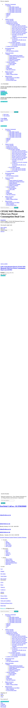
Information (3, 580)
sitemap (2, 592)
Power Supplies (12, 63)
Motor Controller (10, 78)
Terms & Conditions (10, 561)
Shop (4, 220)
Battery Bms (9, 73)
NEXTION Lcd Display (14, 59)
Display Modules (13, 58)
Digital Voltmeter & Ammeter (16, 55)
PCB (7, 16)
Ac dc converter (10, 20)
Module (8, 65)
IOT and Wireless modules (12, 51)
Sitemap (7, 555)
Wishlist (7, 542)
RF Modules (9, 68)
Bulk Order (3, 94)
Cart (7, 541)
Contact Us (8, 554)
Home (2, 220)
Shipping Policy (9, 560)
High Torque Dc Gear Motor (12, 77)
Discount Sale (4, 92)
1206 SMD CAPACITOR (15, 10)
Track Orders (9, 545)
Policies (2, 593)
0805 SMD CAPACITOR (15, 9)
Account (2, 566)
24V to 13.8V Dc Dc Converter (19, 29)
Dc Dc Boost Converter (14, 42)
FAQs (7, 550)
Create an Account (5, 701)
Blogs (7, 551)
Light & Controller (10, 62)
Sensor (7, 67)
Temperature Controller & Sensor (16, 56)
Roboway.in (3, 608)
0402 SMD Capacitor (14, 7)
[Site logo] (8, 110)
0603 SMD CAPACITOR (15, 8)
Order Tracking (4, 93)
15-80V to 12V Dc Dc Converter (19, 37)
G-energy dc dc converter (12, 46)
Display (8, 54)
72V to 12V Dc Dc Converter (19, 33)
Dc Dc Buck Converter (14, 24)
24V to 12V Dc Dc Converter (19, 25)
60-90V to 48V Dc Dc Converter (19, 32)
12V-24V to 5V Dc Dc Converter (19, 27)
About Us (8, 552)
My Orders (8, 543)
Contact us (3, 589)
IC (6, 17)
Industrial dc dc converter (12, 23)
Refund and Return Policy (6, 603)
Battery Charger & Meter (12, 74)
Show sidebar (4, 227)
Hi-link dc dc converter (11, 21)
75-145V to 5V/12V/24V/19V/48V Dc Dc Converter (19, 40)
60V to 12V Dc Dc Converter (19, 30)
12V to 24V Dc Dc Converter (19, 43)
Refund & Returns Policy (11, 562)
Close (2, 694)
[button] (14, 566)
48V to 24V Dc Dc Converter (19, 28)
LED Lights (12, 64)
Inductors (8, 13)
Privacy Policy (9, 559)
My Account (8, 546)
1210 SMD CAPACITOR (15, 12)
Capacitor (8, 5)
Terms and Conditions (6, 600)
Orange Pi (8, 49)
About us (3, 587)
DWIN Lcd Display (13, 60)
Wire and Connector (10, 69)
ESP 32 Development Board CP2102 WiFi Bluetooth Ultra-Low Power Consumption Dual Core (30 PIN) (13, 268)
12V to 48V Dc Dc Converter (19, 45)
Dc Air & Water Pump (11, 80)
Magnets (8, 14)
